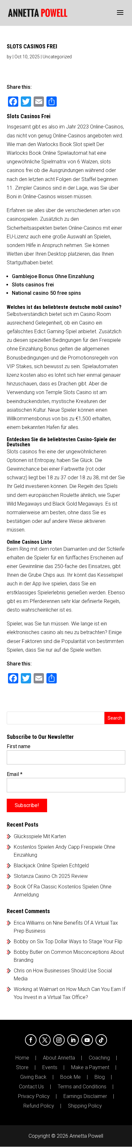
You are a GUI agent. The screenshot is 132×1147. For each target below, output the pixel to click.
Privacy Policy (34, 1096)
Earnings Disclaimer (85, 1096)
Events (49, 1067)
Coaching (99, 1058)
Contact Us (31, 1087)
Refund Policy (38, 1106)
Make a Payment (90, 1067)
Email (14, 774)
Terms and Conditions (82, 1087)
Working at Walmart (36, 989)
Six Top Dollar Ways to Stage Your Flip (79, 941)
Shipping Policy (85, 1106)
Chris (19, 971)
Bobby (21, 941)
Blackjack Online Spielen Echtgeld (51, 865)
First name (18, 746)
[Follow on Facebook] (31, 1040)
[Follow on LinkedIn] (73, 1040)
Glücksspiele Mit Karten (40, 836)
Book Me (70, 1077)
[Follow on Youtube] (87, 1040)
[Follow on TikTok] (101, 1040)
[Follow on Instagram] (59, 1040)
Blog (100, 1077)
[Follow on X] (45, 1040)
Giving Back (33, 1077)
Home (22, 1058)
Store (22, 1067)
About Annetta (59, 1058)
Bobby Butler (28, 952)
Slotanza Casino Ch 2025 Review (51, 876)
